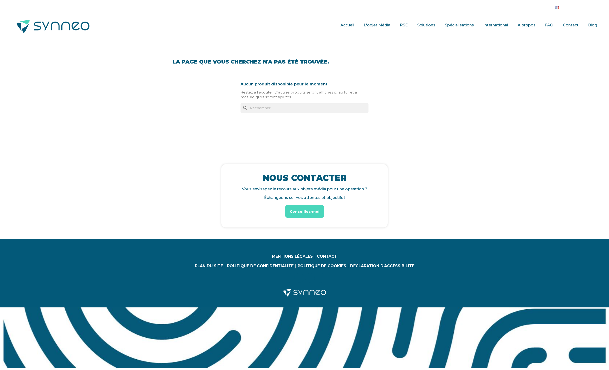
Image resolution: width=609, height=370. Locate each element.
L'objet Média (377, 25)
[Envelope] (597, 6)
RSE (404, 25)
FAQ (549, 25)
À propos (526, 25)
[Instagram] (578, 6)
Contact (571, 25)
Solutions (426, 25)
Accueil (347, 25)
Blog (592, 25)
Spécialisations (459, 25)
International (495, 25)
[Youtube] (588, 6)
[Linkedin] (568, 6)
